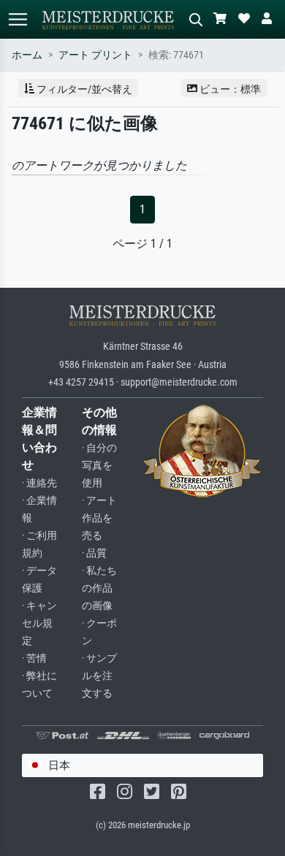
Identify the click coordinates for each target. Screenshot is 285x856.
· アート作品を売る (99, 518)
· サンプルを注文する (99, 676)
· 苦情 (34, 658)
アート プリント (95, 55)
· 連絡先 (39, 483)
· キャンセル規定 (39, 623)
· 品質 (94, 553)
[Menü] (17, 19)
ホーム (27, 55)
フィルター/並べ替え (83, 89)
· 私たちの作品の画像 (99, 588)
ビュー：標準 (229, 89)
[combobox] (142, 766)
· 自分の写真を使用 (99, 465)
